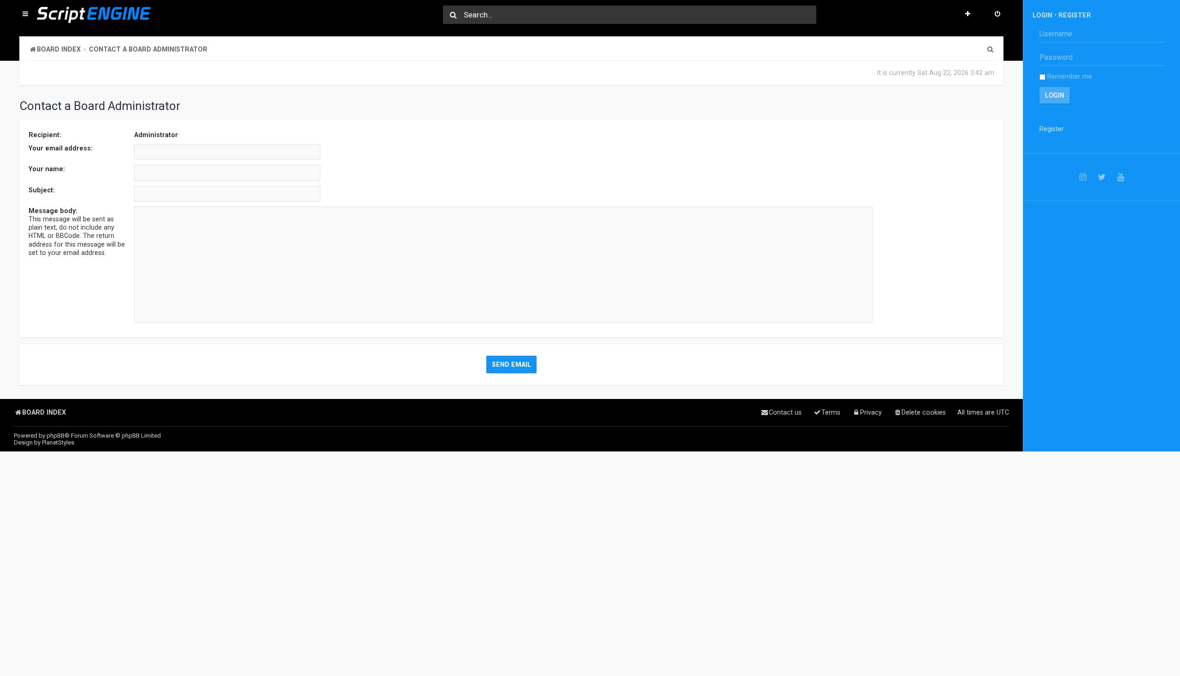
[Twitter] (1102, 177)
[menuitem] (997, 15)
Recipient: (45, 135)
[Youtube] (1121, 177)
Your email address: (61, 148)
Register (1074, 15)
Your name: (47, 169)
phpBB (56, 435)
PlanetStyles (58, 442)
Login (1042, 15)
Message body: (53, 210)
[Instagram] (1083, 177)
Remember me (1068, 76)
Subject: (42, 190)
